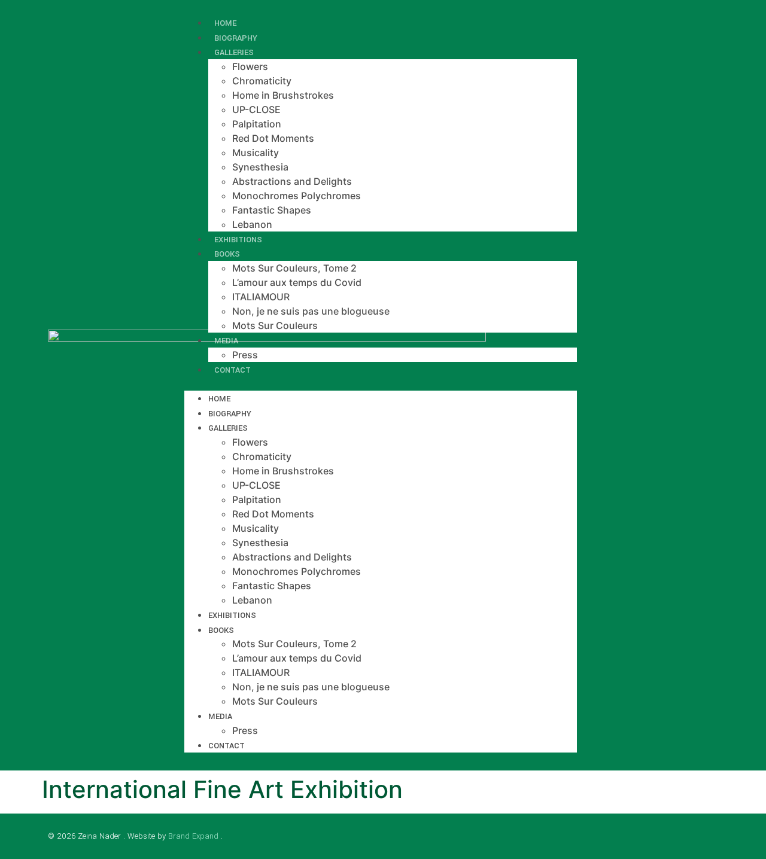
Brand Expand (193, 836)
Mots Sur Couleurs (275, 325)
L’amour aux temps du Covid (296, 282)
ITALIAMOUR (261, 297)
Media (226, 340)
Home (219, 398)
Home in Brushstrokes (283, 95)
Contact (232, 370)
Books (227, 254)
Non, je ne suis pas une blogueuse (311, 311)
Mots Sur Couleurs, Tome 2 (294, 268)
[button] (380, 383)
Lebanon (252, 600)
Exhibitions (232, 615)
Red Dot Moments (273, 138)
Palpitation (256, 124)
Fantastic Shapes (271, 210)
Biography (229, 413)
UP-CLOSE (256, 109)
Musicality (255, 153)
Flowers (250, 66)
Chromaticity (261, 81)
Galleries (234, 52)
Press (245, 730)
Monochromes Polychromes (296, 196)
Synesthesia (260, 167)
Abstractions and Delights (292, 181)
